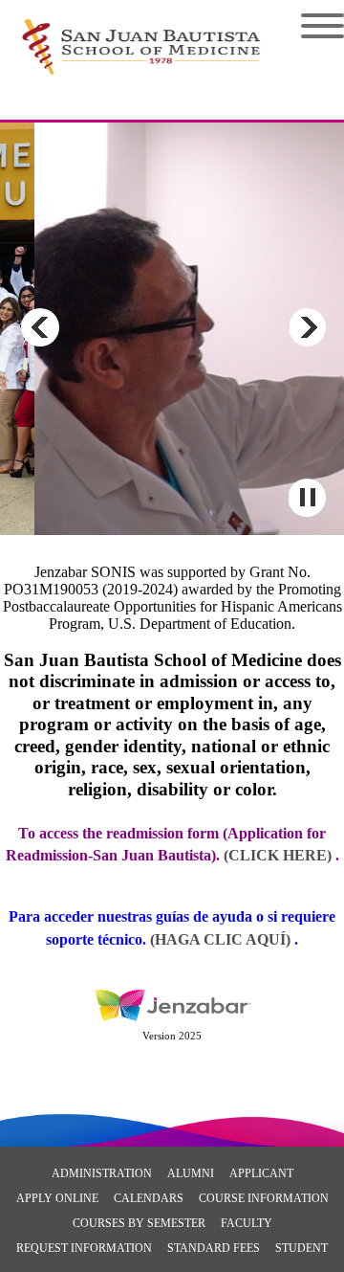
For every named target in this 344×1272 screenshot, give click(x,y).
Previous (40, 327)
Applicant (261, 1173)
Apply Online (57, 1198)
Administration (102, 1173)
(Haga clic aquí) (222, 939)
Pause (307, 498)
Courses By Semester (139, 1223)
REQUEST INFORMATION (84, 1248)
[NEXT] (307, 327)
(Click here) (277, 855)
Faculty (246, 1223)
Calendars (148, 1198)
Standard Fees (213, 1248)
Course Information (264, 1198)
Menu (308, 26)
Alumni (190, 1173)
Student (301, 1248)
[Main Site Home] (141, 34)
